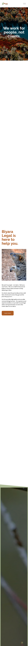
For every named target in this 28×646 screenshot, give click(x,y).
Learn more (7, 313)
